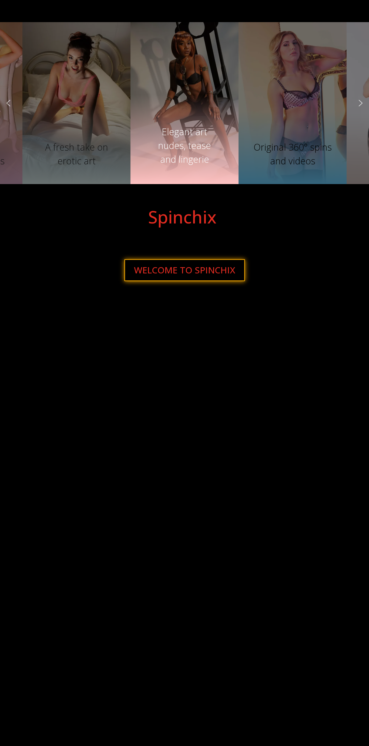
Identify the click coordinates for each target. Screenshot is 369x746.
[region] (184, 103)
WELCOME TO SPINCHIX (184, 270)
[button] (184, 139)
